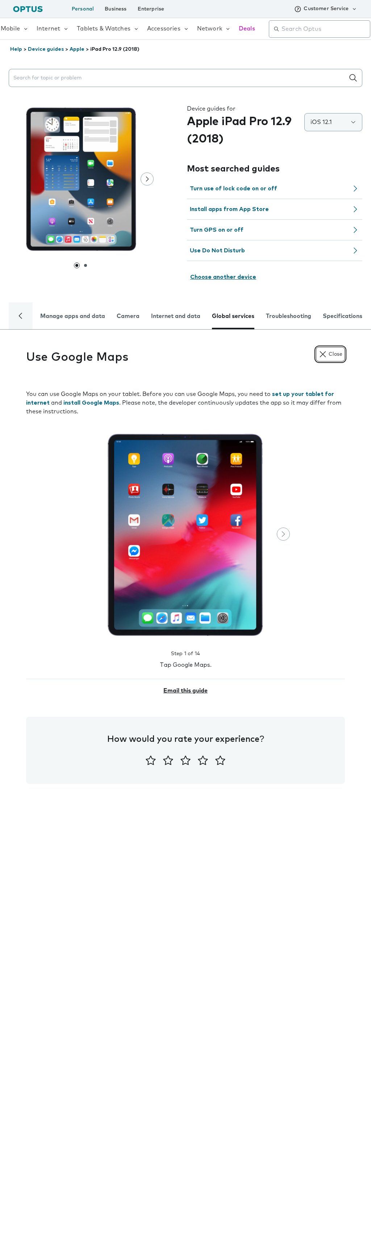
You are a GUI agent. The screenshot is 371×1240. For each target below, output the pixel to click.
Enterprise (151, 9)
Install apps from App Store (229, 209)
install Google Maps (91, 403)
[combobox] (325, 29)
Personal (83, 9)
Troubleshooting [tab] (288, 316)
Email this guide (185, 691)
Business (115, 9)
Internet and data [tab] (175, 316)
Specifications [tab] (342, 316)
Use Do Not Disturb (217, 250)
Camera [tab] (128, 316)
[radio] (151, 760)
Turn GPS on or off (216, 230)
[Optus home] (28, 9)
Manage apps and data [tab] (72, 316)
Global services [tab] (233, 316)
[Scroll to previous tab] (21, 315)
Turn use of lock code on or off (233, 188)
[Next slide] (147, 179)
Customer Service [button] (326, 8)
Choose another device (223, 277)
